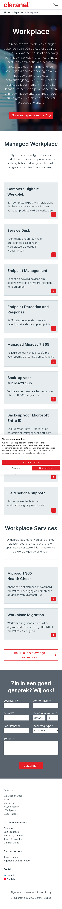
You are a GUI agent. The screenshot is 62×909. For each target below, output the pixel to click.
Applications (11, 814)
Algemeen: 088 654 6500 (17, 860)
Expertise (18, 12)
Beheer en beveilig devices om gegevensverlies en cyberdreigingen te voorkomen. (29, 278)
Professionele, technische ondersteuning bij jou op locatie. (26, 499)
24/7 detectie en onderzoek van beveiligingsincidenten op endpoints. (29, 315)
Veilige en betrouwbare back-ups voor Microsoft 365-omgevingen (30, 386)
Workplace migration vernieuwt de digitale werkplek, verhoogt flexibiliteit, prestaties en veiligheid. (30, 623)
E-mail (9, 713)
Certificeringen (11, 832)
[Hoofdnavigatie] (56, 4)
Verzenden (31, 765)
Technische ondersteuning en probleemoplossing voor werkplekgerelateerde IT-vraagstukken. (25, 240)
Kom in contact (11, 857)
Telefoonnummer (45, 713)
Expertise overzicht (13, 796)
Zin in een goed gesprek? (29, 115)
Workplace (10, 810)
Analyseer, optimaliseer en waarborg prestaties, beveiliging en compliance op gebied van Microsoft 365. (29, 583)
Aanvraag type (43, 726)
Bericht (9, 738)
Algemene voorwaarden (23, 892)
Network (9, 803)
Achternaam (42, 700)
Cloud (8, 799)
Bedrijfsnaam (12, 726)
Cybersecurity (12, 806)
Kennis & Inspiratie (13, 839)
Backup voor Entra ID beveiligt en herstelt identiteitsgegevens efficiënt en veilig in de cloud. (29, 425)
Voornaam (11, 700)
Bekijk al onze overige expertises (29, 655)
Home (7, 12)
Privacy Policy (44, 892)
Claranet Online (11, 842)
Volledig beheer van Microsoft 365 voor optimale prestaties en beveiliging (30, 350)
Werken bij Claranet (13, 835)
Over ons (8, 828)
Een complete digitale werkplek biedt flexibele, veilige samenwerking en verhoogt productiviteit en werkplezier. (30, 199)
